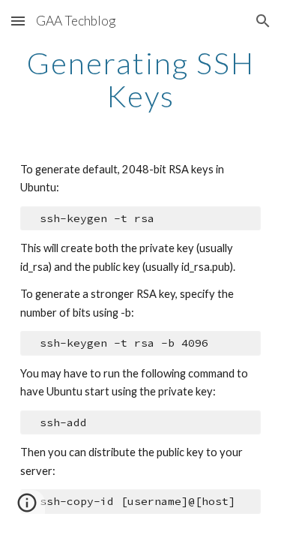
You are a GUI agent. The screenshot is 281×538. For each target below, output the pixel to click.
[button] (18, 20)
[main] (141, 80)
